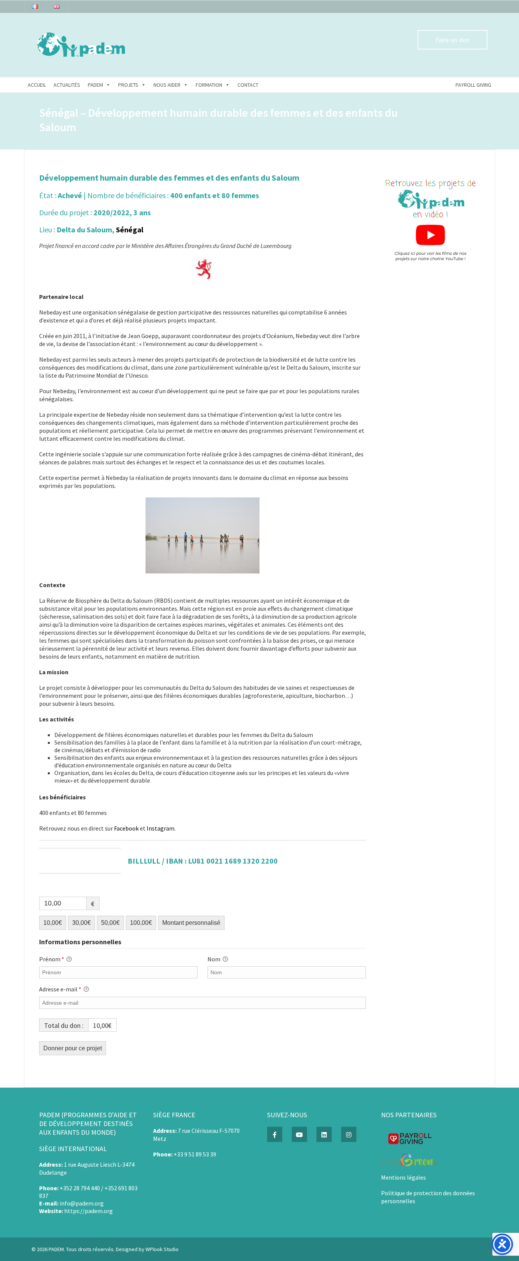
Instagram (160, 828)
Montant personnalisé (191, 923)
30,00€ (81, 923)
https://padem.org (88, 1211)
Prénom (51, 959)
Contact (247, 84)
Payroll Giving (473, 84)
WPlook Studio (162, 1249)
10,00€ (52, 923)
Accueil (37, 84)
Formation (209, 84)
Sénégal (129, 229)
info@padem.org (82, 1203)
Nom (214, 959)
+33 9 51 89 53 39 (195, 1154)
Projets (128, 84)
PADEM (95, 84)
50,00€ (110, 923)
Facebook (126, 828)
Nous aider (166, 84)
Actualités (67, 84)
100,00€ (141, 923)
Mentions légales (403, 1177)
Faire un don (452, 39)
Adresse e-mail (60, 989)
